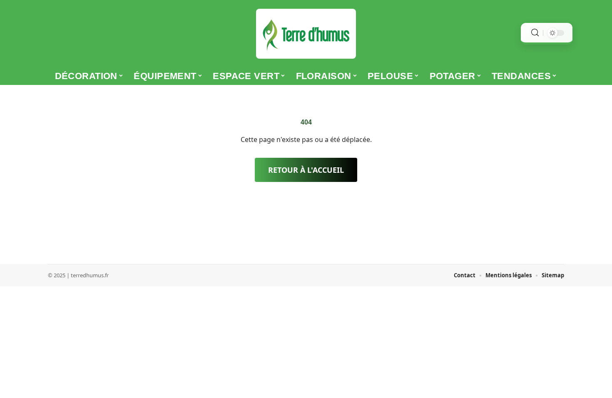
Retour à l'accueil (306, 170)
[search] (535, 32)
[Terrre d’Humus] (306, 34)
